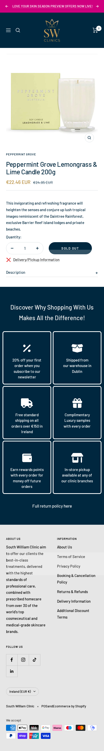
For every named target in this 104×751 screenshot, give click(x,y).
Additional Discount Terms (73, 613)
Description (15, 272)
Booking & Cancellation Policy (76, 578)
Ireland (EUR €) (20, 691)
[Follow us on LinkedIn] (11, 671)
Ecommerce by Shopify (69, 706)
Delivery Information (74, 601)
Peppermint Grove (21, 154)
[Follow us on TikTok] (34, 659)
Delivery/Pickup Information (36, 259)
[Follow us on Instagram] (23, 659)
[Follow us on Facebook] (11, 659)
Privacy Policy (68, 566)
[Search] (18, 30)
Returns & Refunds (72, 591)
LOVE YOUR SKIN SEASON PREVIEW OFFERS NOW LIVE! (52, 6)
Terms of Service (71, 556)
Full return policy (48, 505)
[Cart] (95, 30)
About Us (64, 547)
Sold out (70, 248)
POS (44, 706)
